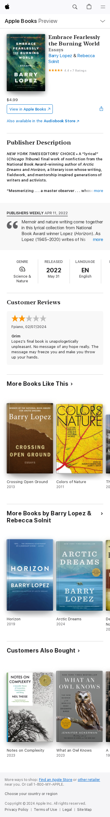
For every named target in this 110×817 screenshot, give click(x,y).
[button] (75, 7)
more (98, 190)
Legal (67, 810)
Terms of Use (45, 810)
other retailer (89, 780)
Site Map (84, 810)
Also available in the (41, 121)
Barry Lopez (60, 55)
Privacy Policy (16, 810)
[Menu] (103, 7)
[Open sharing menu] (101, 109)
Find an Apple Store (55, 780)
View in (27, 109)
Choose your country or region (31, 794)
